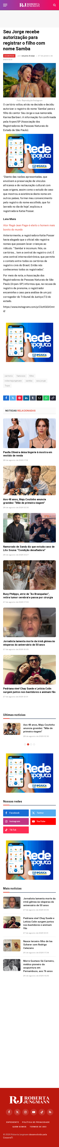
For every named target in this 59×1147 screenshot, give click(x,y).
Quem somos (19, 1127)
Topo (7, 385)
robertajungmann (13, 381)
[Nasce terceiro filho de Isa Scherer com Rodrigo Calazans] (11, 945)
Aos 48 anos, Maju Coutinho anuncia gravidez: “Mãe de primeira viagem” (39, 728)
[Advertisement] (29, 19)
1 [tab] (25, 744)
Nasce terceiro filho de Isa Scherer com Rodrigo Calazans (37, 944)
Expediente (12, 1122)
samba (29, 381)
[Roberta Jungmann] (30, 5)
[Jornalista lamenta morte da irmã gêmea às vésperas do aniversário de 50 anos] (29, 622)
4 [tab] (34, 744)
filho (31, 376)
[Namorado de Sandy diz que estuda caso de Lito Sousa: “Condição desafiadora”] (29, 528)
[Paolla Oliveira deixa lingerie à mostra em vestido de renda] (29, 433)
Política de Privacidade (36, 1122)
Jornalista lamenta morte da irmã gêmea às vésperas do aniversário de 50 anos (39, 902)
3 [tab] (31, 744)
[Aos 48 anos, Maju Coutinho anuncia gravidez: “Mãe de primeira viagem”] (29, 480)
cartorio (9, 376)
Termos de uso (38, 1127)
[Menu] (5, 5)
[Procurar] (54, 5)
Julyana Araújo (28, 56)
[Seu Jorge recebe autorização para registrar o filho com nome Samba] (29, 80)
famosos (21, 376)
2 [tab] (28, 744)
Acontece (9, 56)
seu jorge (41, 381)
